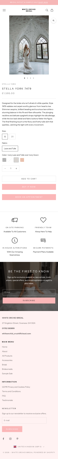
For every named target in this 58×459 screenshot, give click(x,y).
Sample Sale (7, 373)
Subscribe (29, 300)
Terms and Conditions (11, 391)
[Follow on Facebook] (3, 438)
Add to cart (29, 179)
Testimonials (7, 400)
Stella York (9, 84)
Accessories (7, 360)
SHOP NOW (43, 2)
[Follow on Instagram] (10, 438)
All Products (7, 356)
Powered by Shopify (44, 452)
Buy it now (29, 187)
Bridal (4, 364)
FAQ (4, 396)
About (4, 351)
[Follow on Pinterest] (17, 438)
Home (4, 347)
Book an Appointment (29, 197)
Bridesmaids (7, 369)
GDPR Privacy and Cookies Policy (16, 387)
